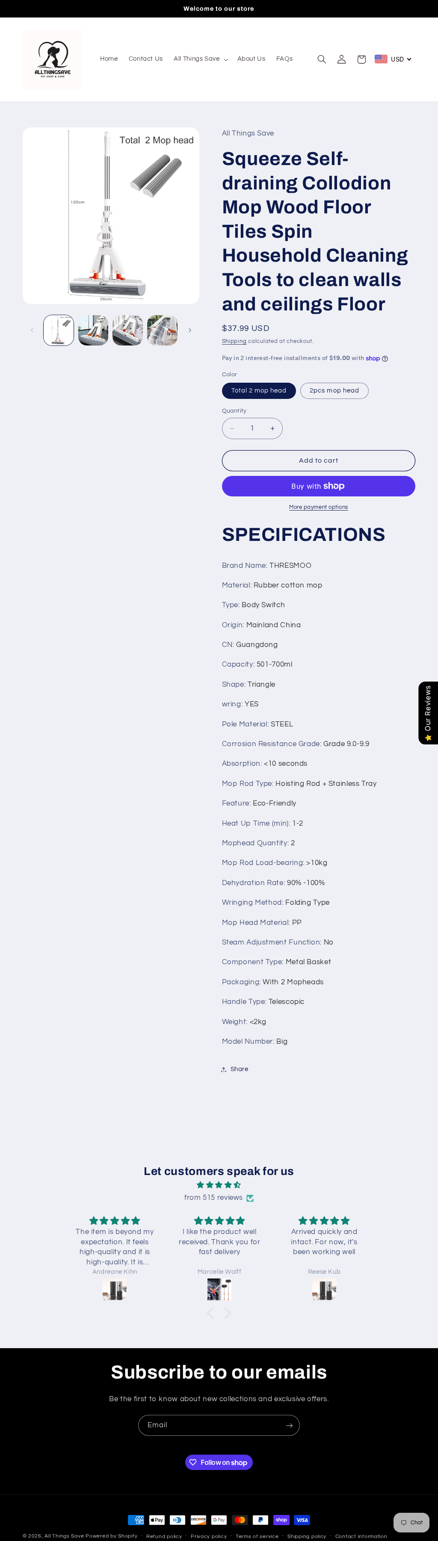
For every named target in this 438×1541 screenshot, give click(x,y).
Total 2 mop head (259, 390)
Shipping (234, 341)
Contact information (361, 1536)
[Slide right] (190, 330)
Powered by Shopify (111, 1536)
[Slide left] (32, 330)
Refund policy (164, 1536)
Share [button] (240, 1069)
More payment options (318, 507)
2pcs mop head (334, 390)
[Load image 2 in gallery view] (93, 330)
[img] (219, 1185)
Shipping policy (306, 1536)
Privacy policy (209, 1536)
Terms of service (257, 1536)
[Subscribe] (289, 1425)
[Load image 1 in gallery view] (59, 330)
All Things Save (64, 1536)
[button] (200, 59)
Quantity (234, 411)
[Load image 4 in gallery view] (162, 330)
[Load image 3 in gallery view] (127, 330)
